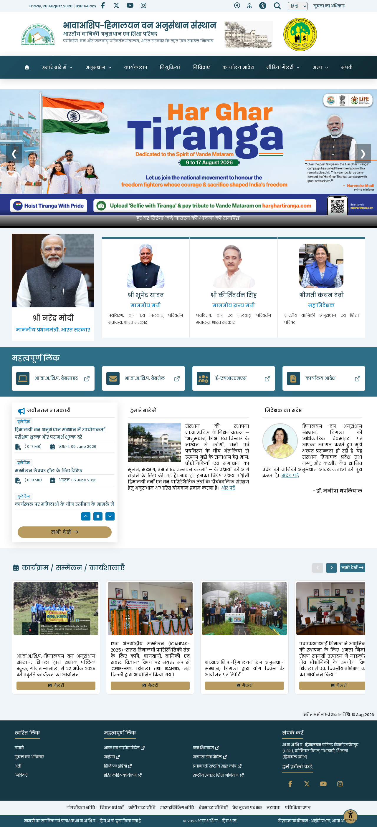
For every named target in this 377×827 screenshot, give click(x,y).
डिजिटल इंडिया (116, 766)
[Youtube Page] (129, 6)
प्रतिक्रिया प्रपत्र (298, 807)
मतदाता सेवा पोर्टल (208, 757)
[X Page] (116, 6)
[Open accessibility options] (262, 6)
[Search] (277, 6)
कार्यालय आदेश (238, 67)
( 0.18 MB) (33, 439)
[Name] (317, 568)
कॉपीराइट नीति (142, 807)
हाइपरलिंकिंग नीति (177, 807)
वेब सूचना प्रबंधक (247, 807)
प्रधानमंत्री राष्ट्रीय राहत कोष (215, 766)
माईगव (110, 757)
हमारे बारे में (54, 67)
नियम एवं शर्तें (112, 807)
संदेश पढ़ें (290, 476)
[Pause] (97, 516)
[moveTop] (366, 815)
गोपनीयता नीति (81, 807)
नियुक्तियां (170, 67)
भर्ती (18, 766)
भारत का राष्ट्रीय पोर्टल (122, 747)
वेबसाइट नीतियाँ (213, 807)
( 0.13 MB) (33, 480)
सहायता (273, 807)
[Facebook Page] (102, 6)
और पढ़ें (228, 488)
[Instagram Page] (143, 6)
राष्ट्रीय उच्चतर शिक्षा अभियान (216, 775)
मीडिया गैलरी (280, 67)
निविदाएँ (21, 775)
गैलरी (58, 685)
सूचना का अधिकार (329, 6)
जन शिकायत (204, 747)
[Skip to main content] (237, 6)
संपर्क (347, 67)
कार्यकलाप (135, 67)
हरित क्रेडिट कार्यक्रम (121, 775)
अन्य (317, 67)
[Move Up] (85, 516)
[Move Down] (110, 516)
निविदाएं (201, 67)
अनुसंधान (95, 67)
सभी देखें (62, 532)
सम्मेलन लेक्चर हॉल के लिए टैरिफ (48, 430)
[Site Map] (249, 6)
